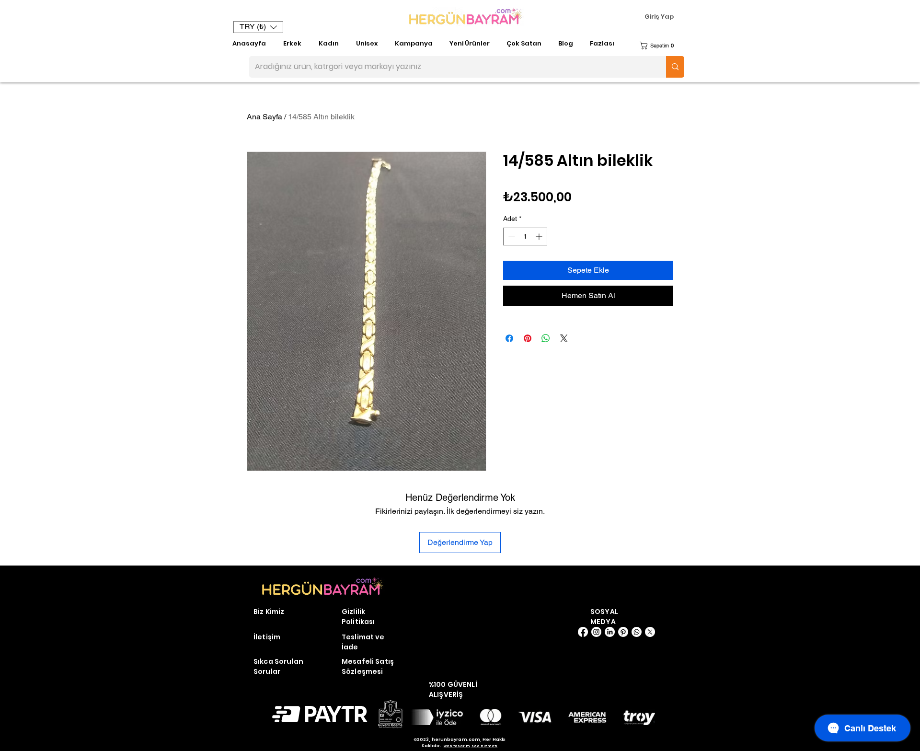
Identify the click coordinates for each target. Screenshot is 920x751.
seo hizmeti (485, 746)
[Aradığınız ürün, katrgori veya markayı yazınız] (675, 67)
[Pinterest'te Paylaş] (527, 338)
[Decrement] (511, 236)
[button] (258, 27)
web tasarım (457, 746)
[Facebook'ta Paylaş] (509, 338)
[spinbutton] (525, 236)
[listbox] (258, 27)
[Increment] (540, 236)
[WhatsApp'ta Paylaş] (546, 338)
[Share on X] (564, 338)
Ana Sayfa (264, 116)
